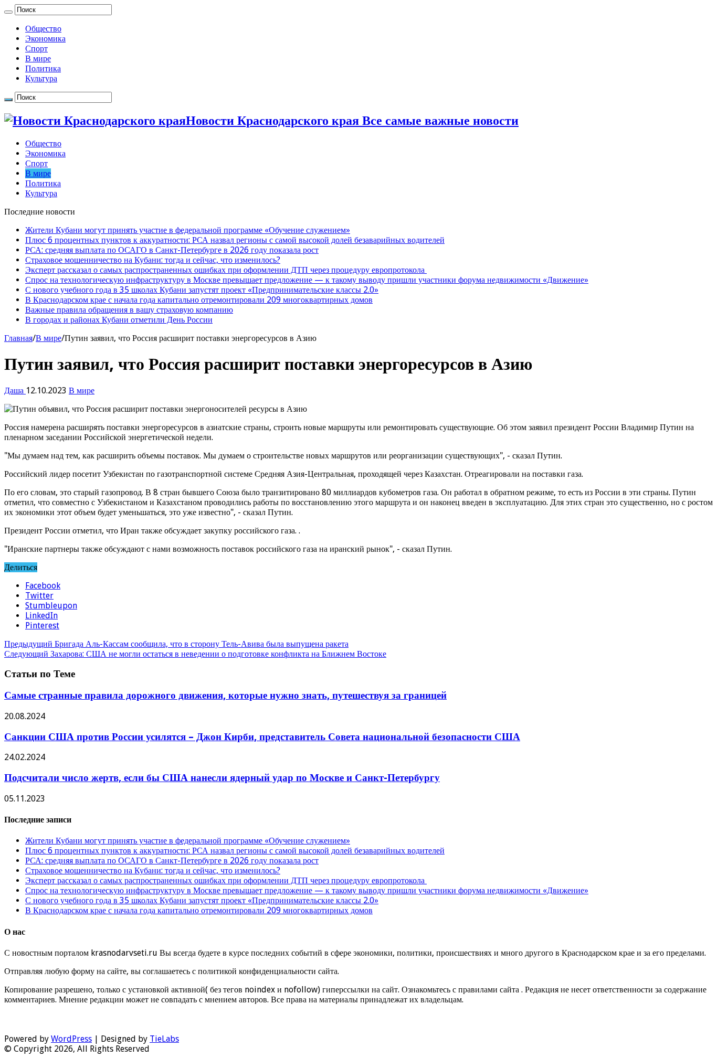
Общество (43, 29)
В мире (38, 58)
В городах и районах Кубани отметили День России (119, 320)
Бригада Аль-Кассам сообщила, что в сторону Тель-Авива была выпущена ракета (176, 644)
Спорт (36, 49)
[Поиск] (8, 12)
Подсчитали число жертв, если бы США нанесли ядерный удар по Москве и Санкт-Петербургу (222, 777)
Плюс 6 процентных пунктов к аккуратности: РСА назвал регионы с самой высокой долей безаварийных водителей (235, 240)
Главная (18, 338)
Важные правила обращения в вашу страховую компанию (129, 310)
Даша (15, 391)
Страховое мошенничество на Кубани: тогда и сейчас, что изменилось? (152, 260)
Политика (43, 68)
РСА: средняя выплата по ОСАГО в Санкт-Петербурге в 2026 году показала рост (172, 250)
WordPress (71, 1039)
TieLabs (164, 1039)
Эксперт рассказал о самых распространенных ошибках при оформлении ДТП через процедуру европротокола (226, 270)
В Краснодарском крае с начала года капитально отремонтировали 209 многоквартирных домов (199, 300)
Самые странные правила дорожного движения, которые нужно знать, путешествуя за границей (225, 695)
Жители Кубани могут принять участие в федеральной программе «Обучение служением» (187, 230)
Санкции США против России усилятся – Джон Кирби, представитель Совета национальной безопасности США (262, 736)
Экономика (45, 39)
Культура (41, 78)
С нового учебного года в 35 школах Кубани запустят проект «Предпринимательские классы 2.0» (201, 290)
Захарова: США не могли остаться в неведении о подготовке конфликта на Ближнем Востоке (195, 654)
